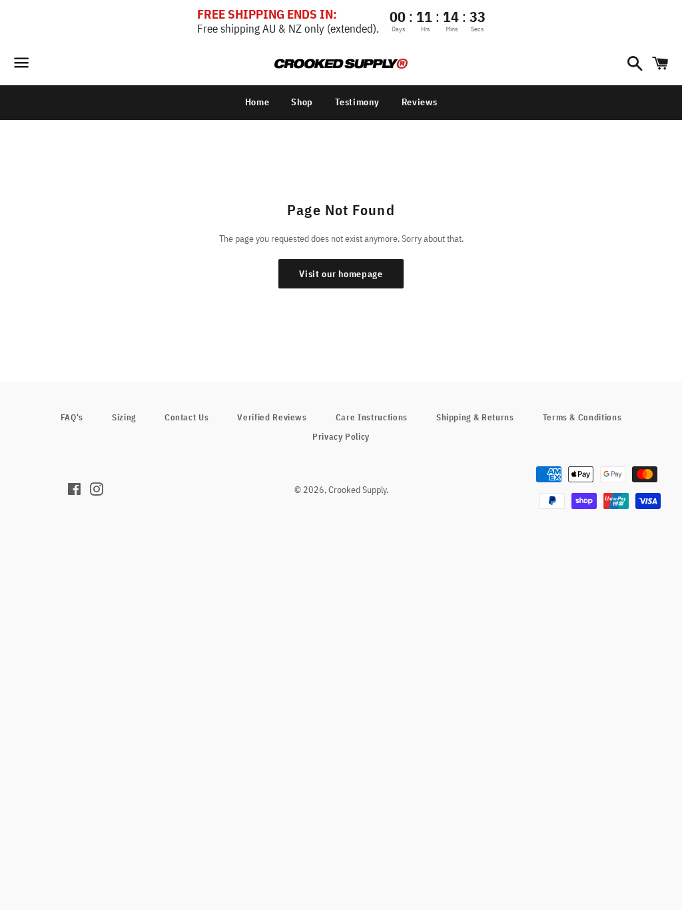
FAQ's (72, 417)
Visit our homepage (341, 274)
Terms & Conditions (582, 417)
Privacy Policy (341, 436)
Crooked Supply (357, 490)
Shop (302, 102)
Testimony (357, 102)
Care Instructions (372, 417)
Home (257, 102)
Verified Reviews (271, 417)
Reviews (420, 102)
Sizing (124, 417)
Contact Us (187, 417)
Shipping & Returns (475, 417)
